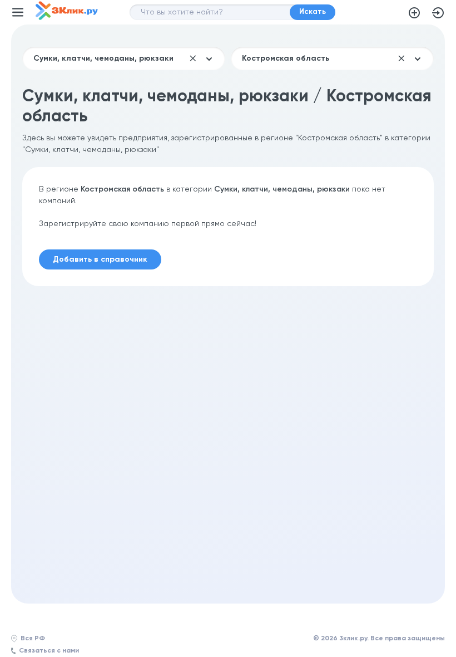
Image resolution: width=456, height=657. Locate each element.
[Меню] (17, 12)
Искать (312, 12)
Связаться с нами (49, 651)
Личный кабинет (438, 12)
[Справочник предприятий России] (67, 18)
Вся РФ (33, 638)
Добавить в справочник (414, 12)
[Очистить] (193, 58)
